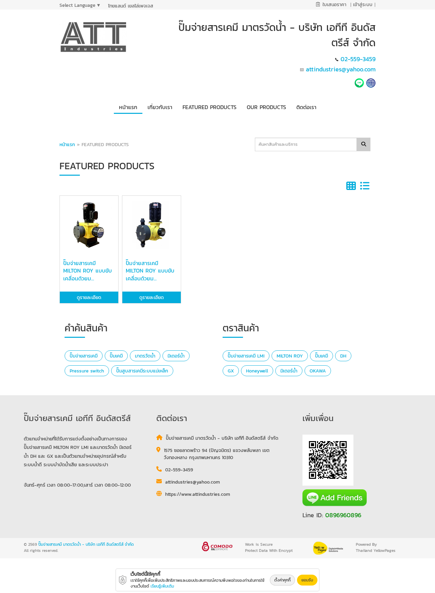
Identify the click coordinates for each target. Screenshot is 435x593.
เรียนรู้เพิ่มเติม (162, 586)
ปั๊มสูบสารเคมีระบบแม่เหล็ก (142, 370)
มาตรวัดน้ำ (145, 356)
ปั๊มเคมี (116, 356)
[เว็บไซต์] (371, 82)
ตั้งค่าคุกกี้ (282, 580)
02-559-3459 (358, 59)
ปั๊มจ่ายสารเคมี (84, 356)
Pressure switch (87, 370)
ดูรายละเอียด (89, 297)
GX (231, 370)
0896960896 (343, 515)
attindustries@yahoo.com (341, 69)
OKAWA (318, 370)
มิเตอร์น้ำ (176, 356)
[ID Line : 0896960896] (360, 82)
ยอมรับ (307, 580)
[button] (159, 106)
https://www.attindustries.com (197, 494)
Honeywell (257, 370)
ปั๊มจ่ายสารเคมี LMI (246, 356)
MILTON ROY (290, 356)
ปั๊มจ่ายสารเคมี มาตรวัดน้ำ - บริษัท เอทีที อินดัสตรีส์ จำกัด (86, 544)
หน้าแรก (67, 144)
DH (343, 356)
